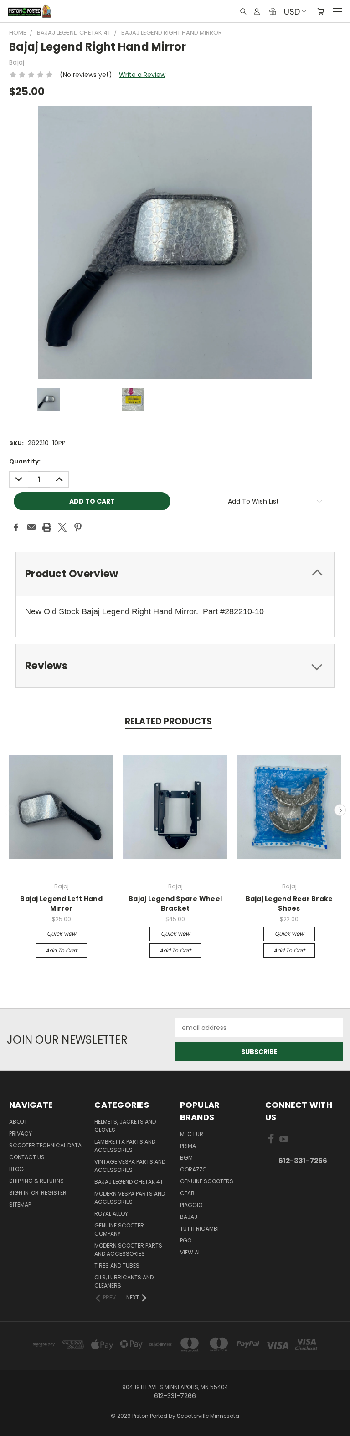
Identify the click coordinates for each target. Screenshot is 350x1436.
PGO (185, 1240)
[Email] (31, 527)
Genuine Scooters (206, 1181)
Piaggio (191, 1205)
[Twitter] (62, 527)
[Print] (46, 527)
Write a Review (142, 74)
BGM (186, 1157)
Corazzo (193, 1169)
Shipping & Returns (36, 1181)
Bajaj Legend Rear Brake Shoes (289, 903)
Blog (16, 1169)
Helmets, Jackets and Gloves (125, 1126)
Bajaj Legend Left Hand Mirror (61, 903)
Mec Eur (191, 1134)
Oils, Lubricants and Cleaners (124, 1281)
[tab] (175, 574)
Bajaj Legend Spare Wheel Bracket (175, 903)
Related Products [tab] (168, 721)
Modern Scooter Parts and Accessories (128, 1250)
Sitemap (20, 1204)
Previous (10, 810)
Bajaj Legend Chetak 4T (128, 1182)
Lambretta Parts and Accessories (124, 1146)
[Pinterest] (77, 527)
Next (340, 810)
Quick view (61, 933)
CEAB (187, 1193)
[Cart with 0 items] (320, 11)
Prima (188, 1146)
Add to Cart (61, 950)
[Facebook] (16, 527)
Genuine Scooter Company (119, 1229)
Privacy (20, 1133)
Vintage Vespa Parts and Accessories (129, 1166)
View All (191, 1252)
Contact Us (27, 1157)
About (18, 1121)
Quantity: (25, 461)
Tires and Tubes (116, 1265)
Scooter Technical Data (45, 1145)
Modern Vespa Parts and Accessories (129, 1198)
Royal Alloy (111, 1213)
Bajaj (188, 1217)
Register (54, 1193)
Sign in (19, 1193)
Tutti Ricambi (199, 1228)
